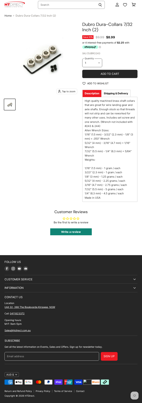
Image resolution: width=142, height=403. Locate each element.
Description (92, 93)
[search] (67, 5)
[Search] (100, 5)
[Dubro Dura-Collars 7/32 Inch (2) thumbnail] (9, 104)
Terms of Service (63, 391)
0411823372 (17, 313)
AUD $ (10, 374)
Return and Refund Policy (18, 391)
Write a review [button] (71, 232)
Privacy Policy (43, 391)
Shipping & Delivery (116, 93)
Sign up (109, 356)
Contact (80, 391)
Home (8, 15)
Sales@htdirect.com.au (18, 330)
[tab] (92, 93)
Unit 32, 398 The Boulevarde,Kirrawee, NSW (30, 307)
